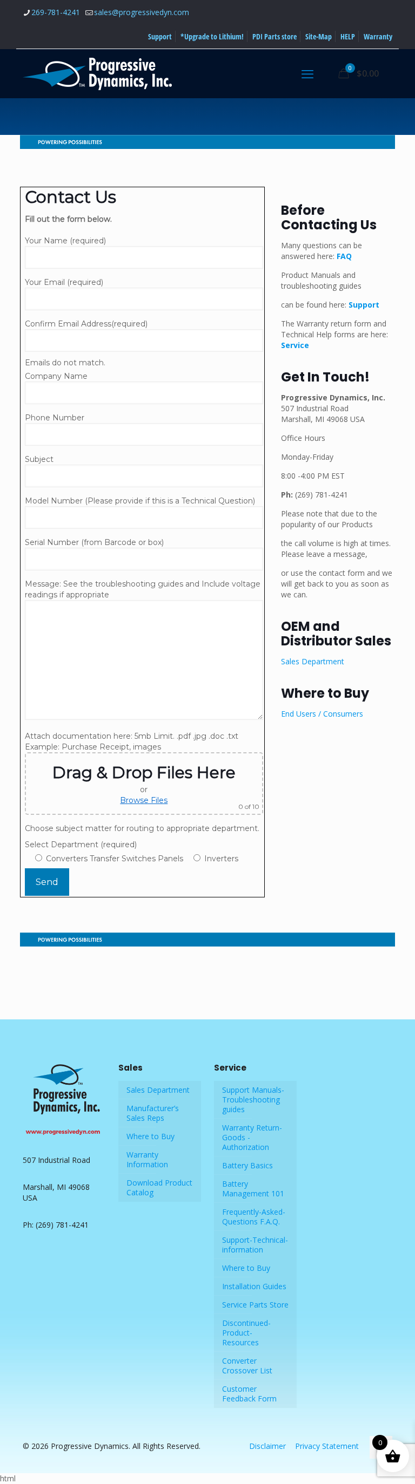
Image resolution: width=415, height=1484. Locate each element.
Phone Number (54, 418)
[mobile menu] (307, 73)
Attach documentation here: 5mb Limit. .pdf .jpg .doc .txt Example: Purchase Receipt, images (142, 771)
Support (160, 36)
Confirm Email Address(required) (86, 324)
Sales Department (313, 661)
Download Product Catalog (159, 1187)
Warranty (378, 36)
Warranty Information (147, 1159)
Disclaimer (267, 1446)
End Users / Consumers (322, 714)
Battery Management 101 (253, 1189)
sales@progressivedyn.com (141, 12)
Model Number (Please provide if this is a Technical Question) (140, 501)
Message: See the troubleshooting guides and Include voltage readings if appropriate (142, 589)
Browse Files (144, 800)
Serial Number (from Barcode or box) (94, 542)
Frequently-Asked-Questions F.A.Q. (253, 1217)
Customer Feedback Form (249, 1394)
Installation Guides (254, 1286)
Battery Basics (247, 1165)
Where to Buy (150, 1136)
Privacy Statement (327, 1446)
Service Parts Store (255, 1304)
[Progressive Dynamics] (97, 73)
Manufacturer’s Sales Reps (152, 1113)
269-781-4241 (55, 12)
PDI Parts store (274, 36)
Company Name (56, 376)
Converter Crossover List (247, 1366)
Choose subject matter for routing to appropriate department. (142, 828)
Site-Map (318, 36)
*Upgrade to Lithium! (212, 36)
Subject (39, 459)
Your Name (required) (65, 241)
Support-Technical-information (255, 1245)
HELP (347, 36)
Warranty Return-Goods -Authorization (252, 1137)
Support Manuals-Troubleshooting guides (253, 1099)
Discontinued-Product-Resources (246, 1332)
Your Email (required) (64, 282)
